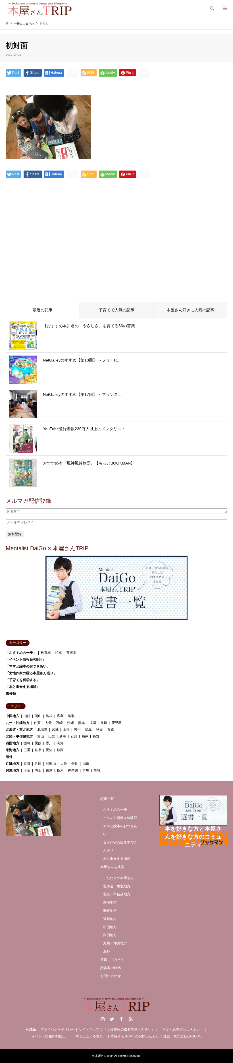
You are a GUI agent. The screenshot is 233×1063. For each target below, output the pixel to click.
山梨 (51, 736)
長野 (96, 736)
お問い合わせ (110, 976)
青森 (110, 730)
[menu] (224, 8)
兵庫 (38, 764)
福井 (85, 736)
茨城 (96, 770)
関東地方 (12, 770)
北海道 (42, 730)
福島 (88, 730)
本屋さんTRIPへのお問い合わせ (135, 1036)
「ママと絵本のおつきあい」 (28, 666)
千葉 (27, 770)
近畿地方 (12, 764)
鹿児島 (116, 723)
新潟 (62, 736)
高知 (60, 743)
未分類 (11, 694)
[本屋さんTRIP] (40, 8)
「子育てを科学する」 (23, 680)
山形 (66, 730)
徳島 (27, 743)
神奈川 (73, 770)
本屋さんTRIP (104, 1055)
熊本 (81, 723)
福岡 (92, 723)
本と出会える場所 (116, 859)
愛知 (49, 750)
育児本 (71, 653)
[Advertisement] (116, 254)
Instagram (103, 1019)
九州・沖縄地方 (18, 723)
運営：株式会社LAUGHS (182, 1036)
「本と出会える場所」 (23, 687)
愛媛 (38, 743)
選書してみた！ (112, 960)
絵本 (58, 653)
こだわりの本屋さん (118, 878)
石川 (73, 736)
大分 (48, 723)
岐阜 (38, 750)
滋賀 (85, 764)
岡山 (38, 716)
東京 (49, 770)
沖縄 (70, 723)
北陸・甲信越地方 (19, 736)
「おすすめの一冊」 (21, 653)
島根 (49, 716)
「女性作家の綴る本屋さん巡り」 (31, 673)
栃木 (60, 770)
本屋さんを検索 (112, 867)
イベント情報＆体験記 (120, 818)
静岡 (60, 750)
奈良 (74, 764)
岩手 (77, 730)
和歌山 (51, 764)
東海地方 (12, 750)
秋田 (99, 730)
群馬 (85, 770)
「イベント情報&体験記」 (26, 659)
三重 (27, 750)
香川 (49, 743)
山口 (27, 716)
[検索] (211, 8)
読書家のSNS (110, 968)
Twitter (112, 1019)
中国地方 (12, 716)
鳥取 (71, 716)
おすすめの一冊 (115, 810)
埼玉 (38, 770)
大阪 (63, 764)
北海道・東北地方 (19, 730)
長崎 (103, 723)
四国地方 (12, 743)
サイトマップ (89, 1030)
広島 (60, 716)
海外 (9, 757)
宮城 (55, 730)
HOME (31, 1030)
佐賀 (37, 723)
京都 (27, 764)
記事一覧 (107, 799)
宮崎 (59, 723)
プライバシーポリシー (57, 1030)
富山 (40, 736)
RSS (131, 1019)
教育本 (46, 653)
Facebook (121, 1019)
